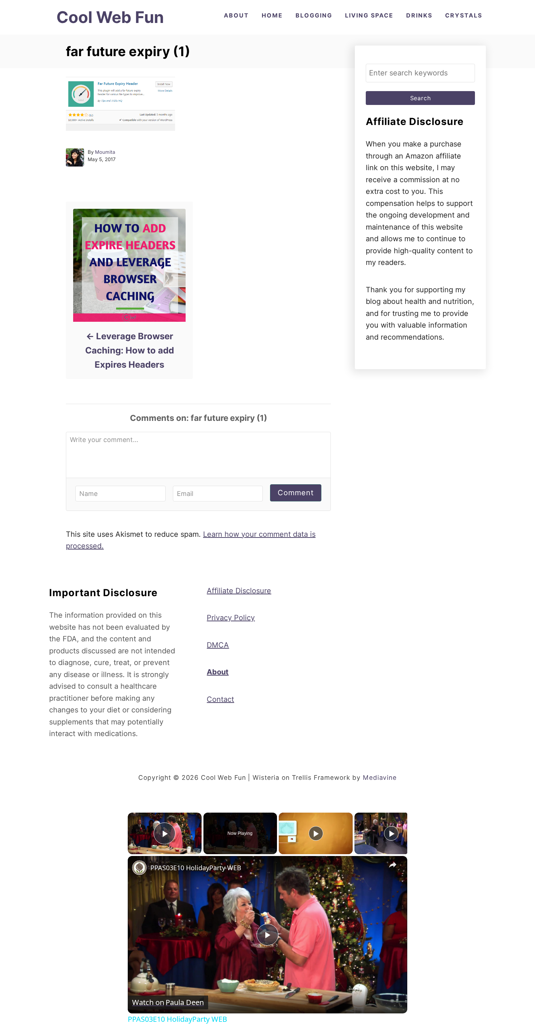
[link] (139, 867)
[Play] (316, 833)
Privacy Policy (231, 617)
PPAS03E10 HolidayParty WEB (195, 867)
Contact (220, 699)
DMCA (218, 645)
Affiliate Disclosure (239, 590)
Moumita (105, 152)
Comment (296, 492)
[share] (392, 864)
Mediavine (380, 777)
